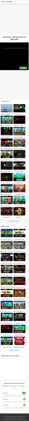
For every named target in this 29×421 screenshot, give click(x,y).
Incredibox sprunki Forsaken (19, 160)
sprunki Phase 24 (19, 114)
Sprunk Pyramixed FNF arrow (7, 194)
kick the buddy (5, 355)
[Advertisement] (14, 19)
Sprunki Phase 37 (7, 335)
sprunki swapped (14, 355)
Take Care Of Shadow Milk (6, 114)
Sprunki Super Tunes (19, 239)
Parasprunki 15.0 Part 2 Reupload (20, 148)
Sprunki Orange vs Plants (19, 299)
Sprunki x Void (19, 323)
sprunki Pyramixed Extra (6, 148)
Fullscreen (23, 68)
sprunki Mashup (6, 183)
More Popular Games (14, 221)
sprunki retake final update (6, 160)
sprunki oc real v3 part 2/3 (6, 205)
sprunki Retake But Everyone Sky (20, 183)
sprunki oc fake (19, 205)
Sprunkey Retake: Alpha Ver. (19, 251)
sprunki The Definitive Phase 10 (7, 137)
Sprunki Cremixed (7, 347)
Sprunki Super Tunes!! (7, 299)
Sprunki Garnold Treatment (19, 275)
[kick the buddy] (6, 1)
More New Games (14, 350)
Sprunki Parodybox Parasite (7, 275)
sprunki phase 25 (6, 217)
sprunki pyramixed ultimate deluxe (8, 125)
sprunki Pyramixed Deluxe (19, 137)
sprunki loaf (19, 217)
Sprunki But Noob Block (7, 323)
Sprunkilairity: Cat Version (6, 263)
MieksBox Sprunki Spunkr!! (7, 287)
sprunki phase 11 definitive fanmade (21, 125)
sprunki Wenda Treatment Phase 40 (8, 171)
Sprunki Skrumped (19, 335)
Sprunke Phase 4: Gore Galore (20, 287)
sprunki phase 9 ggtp (18, 171)
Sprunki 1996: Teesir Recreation (8, 239)
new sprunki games (18, 417)
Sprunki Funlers (6, 311)
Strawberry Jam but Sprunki (19, 347)
